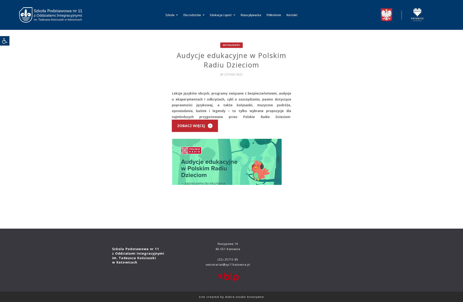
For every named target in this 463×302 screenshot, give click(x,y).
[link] (4, 41)
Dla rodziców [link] (192, 15)
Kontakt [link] (292, 15)
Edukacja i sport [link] (221, 15)
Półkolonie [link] (273, 15)
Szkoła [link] (169, 15)
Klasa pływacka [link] (251, 15)
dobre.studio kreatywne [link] (244, 297)
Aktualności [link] (231, 45)
